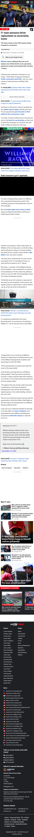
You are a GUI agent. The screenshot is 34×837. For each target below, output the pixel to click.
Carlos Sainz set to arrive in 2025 (18, 209)
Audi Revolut (21, 636)
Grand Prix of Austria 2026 (13, 710)
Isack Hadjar (7, 645)
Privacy (13, 826)
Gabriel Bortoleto (8, 676)
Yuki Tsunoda (7, 673)
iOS (11, 821)
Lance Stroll (7, 669)
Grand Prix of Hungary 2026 (14, 717)
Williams (4, 61)
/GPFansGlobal (9, 762)
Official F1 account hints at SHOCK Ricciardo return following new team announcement (16, 313)
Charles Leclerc (8, 633)
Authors (6, 817)
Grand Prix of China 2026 (13, 693)
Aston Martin (21, 633)
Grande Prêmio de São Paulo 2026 (15, 738)
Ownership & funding (21, 824)
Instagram (25, 819)
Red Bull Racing (22, 652)
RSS (22, 817)
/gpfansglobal (9, 755)
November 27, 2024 (9, 451)
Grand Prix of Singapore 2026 (14, 731)
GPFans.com (7, 811)
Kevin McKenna (5, 49)
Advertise (7, 819)
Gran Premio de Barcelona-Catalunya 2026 (18, 707)
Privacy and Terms (15, 817)
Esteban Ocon (7, 664)
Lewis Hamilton (8, 631)
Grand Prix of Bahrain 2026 (13, 728)
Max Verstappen (7, 468)
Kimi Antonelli (7, 657)
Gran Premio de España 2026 (14, 724)
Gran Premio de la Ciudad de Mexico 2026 (17, 735)
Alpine (19, 631)
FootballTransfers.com (10, 809)
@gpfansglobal (9, 757)
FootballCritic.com (23, 809)
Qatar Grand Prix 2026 (12, 742)
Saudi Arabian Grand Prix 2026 (14, 698)
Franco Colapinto (20, 411)
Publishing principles (18, 821)
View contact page (8, 800)
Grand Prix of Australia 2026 (14, 691)
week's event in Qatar (11, 109)
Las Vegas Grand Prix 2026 (13, 740)
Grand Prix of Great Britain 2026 (15, 712)
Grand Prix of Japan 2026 (13, 695)
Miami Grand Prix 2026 (12, 700)
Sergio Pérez (7, 683)
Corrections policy (9, 824)
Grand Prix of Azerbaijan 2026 (14, 726)
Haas (19, 643)
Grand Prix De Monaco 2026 (14, 705)
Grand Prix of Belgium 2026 (13, 714)
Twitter (19, 819)
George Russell (8, 659)
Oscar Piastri (7, 638)
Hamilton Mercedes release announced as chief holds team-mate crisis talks (16, 90)
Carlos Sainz (7, 655)
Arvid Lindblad (8, 671)
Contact (26, 817)
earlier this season (15, 416)
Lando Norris (7, 636)
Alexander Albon (8, 652)
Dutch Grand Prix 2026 (12, 719)
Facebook (13, 819)
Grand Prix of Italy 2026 (12, 721)
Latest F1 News (4, 29)
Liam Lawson (7, 648)
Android (6, 821)
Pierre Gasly (7, 643)
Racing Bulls (21, 650)
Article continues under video (17, 97)
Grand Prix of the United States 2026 (16, 733)
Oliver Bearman (8, 662)
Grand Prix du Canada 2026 (13, 703)
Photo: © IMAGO (5, 25)
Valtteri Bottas (8, 680)
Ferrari (20, 640)
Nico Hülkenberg (8, 678)
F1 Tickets (7, 826)
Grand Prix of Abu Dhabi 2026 (14, 745)
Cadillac (20, 638)
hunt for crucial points (16, 120)
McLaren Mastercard (24, 645)
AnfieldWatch (21, 811)
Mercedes (17, 468)
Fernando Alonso (8, 666)
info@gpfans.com (9, 786)
